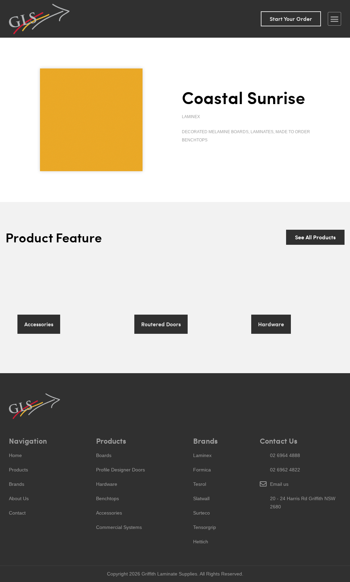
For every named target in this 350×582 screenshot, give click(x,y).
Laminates (262, 131)
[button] (334, 19)
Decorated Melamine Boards (215, 131)
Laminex (191, 116)
